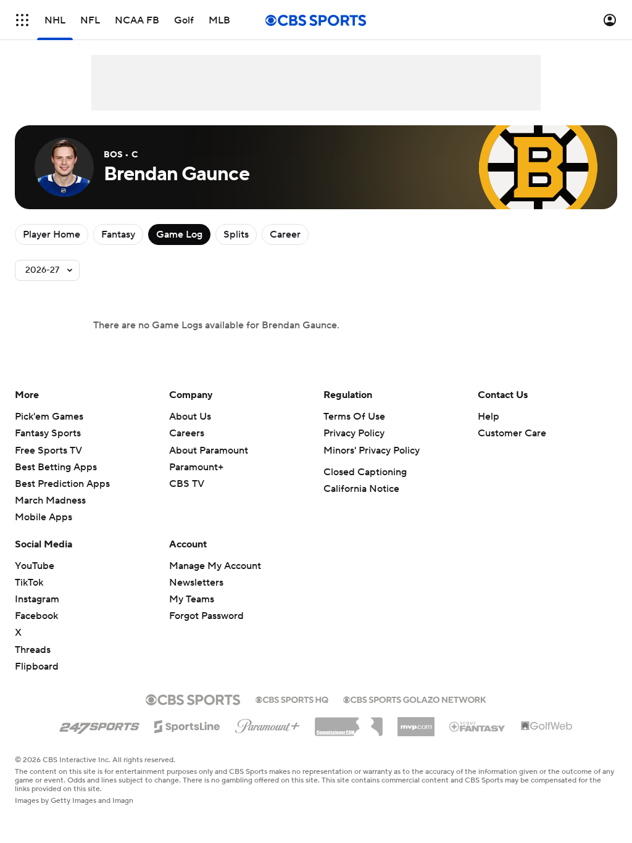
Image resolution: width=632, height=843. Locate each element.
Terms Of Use (354, 416)
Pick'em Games (49, 416)
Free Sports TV (48, 450)
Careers (186, 433)
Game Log (179, 234)
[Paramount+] (267, 724)
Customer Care (512, 433)
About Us (190, 416)
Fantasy (118, 234)
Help (488, 416)
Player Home (51, 234)
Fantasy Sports (48, 433)
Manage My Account (215, 566)
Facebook (36, 616)
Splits (236, 234)
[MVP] (415, 722)
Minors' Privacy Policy (371, 450)
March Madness (50, 500)
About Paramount (208, 450)
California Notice (361, 489)
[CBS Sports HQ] (292, 698)
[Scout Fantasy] (477, 726)
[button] (22, 20)
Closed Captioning (365, 472)
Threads (33, 650)
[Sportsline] (187, 724)
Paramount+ (196, 467)
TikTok (29, 582)
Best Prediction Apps (62, 484)
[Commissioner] (349, 722)
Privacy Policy (354, 433)
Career (285, 234)
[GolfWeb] (547, 726)
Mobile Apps (43, 517)
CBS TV (186, 484)
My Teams (191, 599)
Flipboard (37, 666)
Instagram (37, 599)
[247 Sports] (99, 724)
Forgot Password (206, 616)
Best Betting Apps (56, 467)
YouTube (34, 566)
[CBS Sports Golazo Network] (414, 698)
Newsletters (196, 582)
